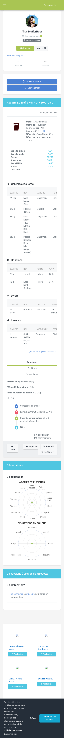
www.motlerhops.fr (15, 56)
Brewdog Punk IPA (45, 679)
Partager (48, 452)
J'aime (12, 449)
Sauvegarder (33, 88)
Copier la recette (34, 81)
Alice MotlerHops (32, 31)
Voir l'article (18, 654)
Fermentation (32, 374)
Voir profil (41, 48)
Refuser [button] (33, 718)
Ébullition (32, 368)
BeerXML (50, 446)
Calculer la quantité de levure (43, 352)
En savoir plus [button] (10, 734)
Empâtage (32, 362)
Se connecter (50, 5)
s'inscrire (30, 594)
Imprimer (33, 446)
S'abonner (25, 48)
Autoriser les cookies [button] (50, 718)
